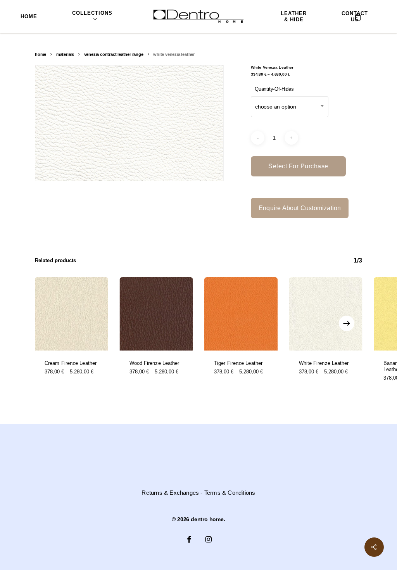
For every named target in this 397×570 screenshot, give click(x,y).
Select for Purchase (298, 166)
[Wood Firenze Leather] (156, 314)
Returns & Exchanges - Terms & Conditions (198, 493)
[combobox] (289, 106)
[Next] (346, 323)
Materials (65, 54)
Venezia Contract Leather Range (113, 54)
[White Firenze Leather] (325, 314)
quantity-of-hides (274, 89)
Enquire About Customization (300, 208)
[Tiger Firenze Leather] (241, 314)
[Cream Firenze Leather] (71, 314)
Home (40, 54)
